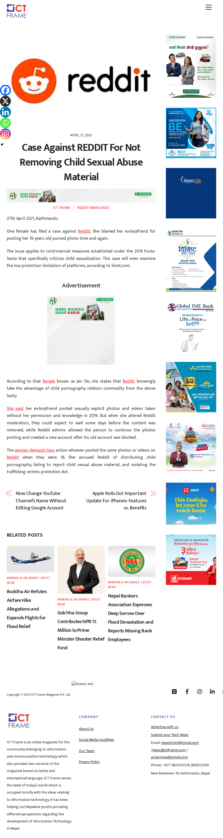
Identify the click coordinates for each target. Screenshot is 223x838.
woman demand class (35, 450)
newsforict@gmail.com (180, 743)
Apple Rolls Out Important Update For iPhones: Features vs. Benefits (116, 501)
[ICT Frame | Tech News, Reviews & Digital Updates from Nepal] (16, 15)
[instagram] (199, 691)
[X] (5, 101)
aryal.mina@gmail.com (169, 757)
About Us (86, 729)
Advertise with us (164, 727)
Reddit (84, 231)
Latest (45, 578)
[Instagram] (5, 133)
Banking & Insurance (23, 578)
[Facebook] (5, 90)
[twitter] (174, 691)
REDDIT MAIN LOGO (93, 208)
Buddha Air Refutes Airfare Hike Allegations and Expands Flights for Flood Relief (27, 609)
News (11, 582)
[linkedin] (212, 691)
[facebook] (187, 691)
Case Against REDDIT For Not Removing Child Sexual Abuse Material (81, 162)
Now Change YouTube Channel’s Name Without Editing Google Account (41, 501)
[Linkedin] (5, 112)
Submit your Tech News (169, 735)
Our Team (87, 751)
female (49, 381)
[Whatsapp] (5, 123)
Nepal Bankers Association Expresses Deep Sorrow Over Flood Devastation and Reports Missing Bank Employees (131, 617)
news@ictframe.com (169, 750)
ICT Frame (62, 208)
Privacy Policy (89, 762)
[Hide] (2, 144)
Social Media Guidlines (96, 740)
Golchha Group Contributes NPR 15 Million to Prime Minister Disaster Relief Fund (81, 630)
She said (15, 408)
